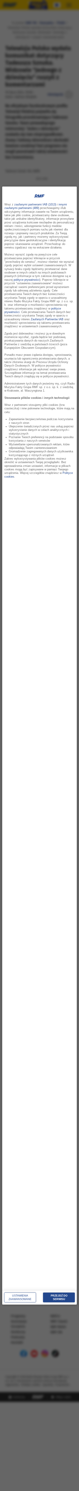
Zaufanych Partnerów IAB (47, 319)
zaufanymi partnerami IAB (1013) (35, 204)
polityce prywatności (27, 279)
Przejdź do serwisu (59, 1297)
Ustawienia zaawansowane (20, 1297)
